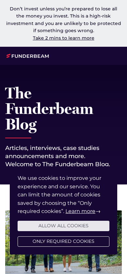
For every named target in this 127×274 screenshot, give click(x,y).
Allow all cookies (63, 226)
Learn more (80, 211)
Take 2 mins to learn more (63, 38)
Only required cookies (63, 241)
